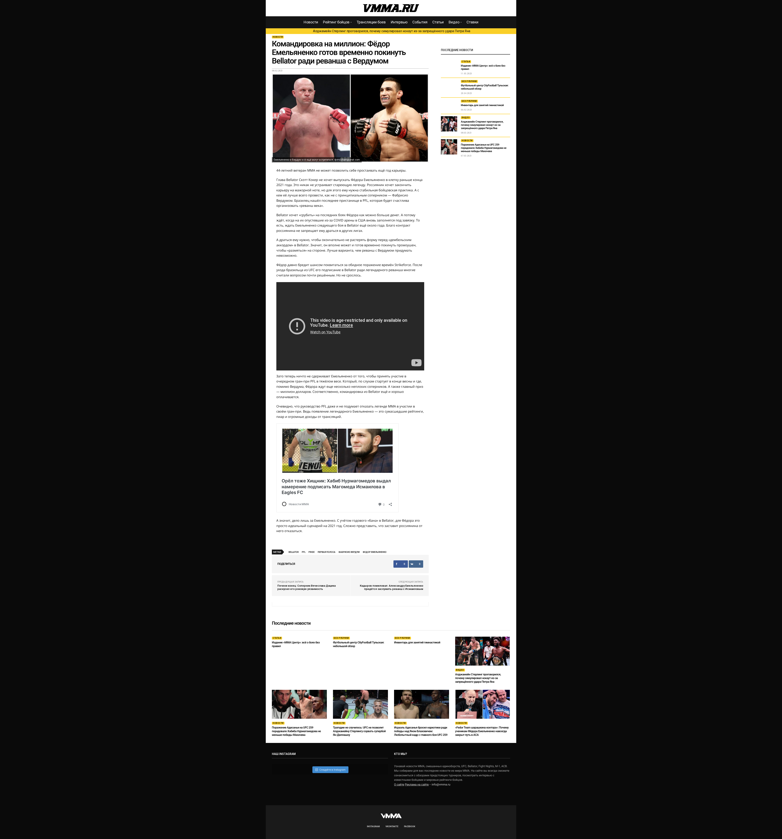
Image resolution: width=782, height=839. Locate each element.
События (419, 22)
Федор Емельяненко (375, 552)
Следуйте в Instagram (332, 769)
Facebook (409, 826)
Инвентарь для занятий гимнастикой (482, 105)
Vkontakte (392, 826)
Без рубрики (469, 81)
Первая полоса (326, 552)
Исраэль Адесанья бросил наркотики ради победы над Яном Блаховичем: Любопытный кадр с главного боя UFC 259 (420, 731)
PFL (303, 552)
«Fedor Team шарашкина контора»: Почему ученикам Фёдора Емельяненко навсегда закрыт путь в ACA (482, 731)
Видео (454, 22)
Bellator (294, 552)
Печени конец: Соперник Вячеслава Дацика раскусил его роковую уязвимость (306, 587)
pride (312, 552)
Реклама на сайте (417, 784)
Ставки (472, 22)
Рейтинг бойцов (336, 22)
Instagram (373, 826)
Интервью (399, 22)
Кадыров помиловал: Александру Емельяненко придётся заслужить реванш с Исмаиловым (391, 587)
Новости (311, 22)
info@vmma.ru (441, 784)
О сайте (399, 784)
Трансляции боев (371, 22)
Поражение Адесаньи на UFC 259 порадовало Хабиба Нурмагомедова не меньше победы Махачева (483, 148)
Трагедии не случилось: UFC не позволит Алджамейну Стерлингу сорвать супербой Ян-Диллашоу (359, 731)
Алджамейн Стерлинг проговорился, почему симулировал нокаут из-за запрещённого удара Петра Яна (391, 31)
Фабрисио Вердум (349, 552)
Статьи (438, 22)
